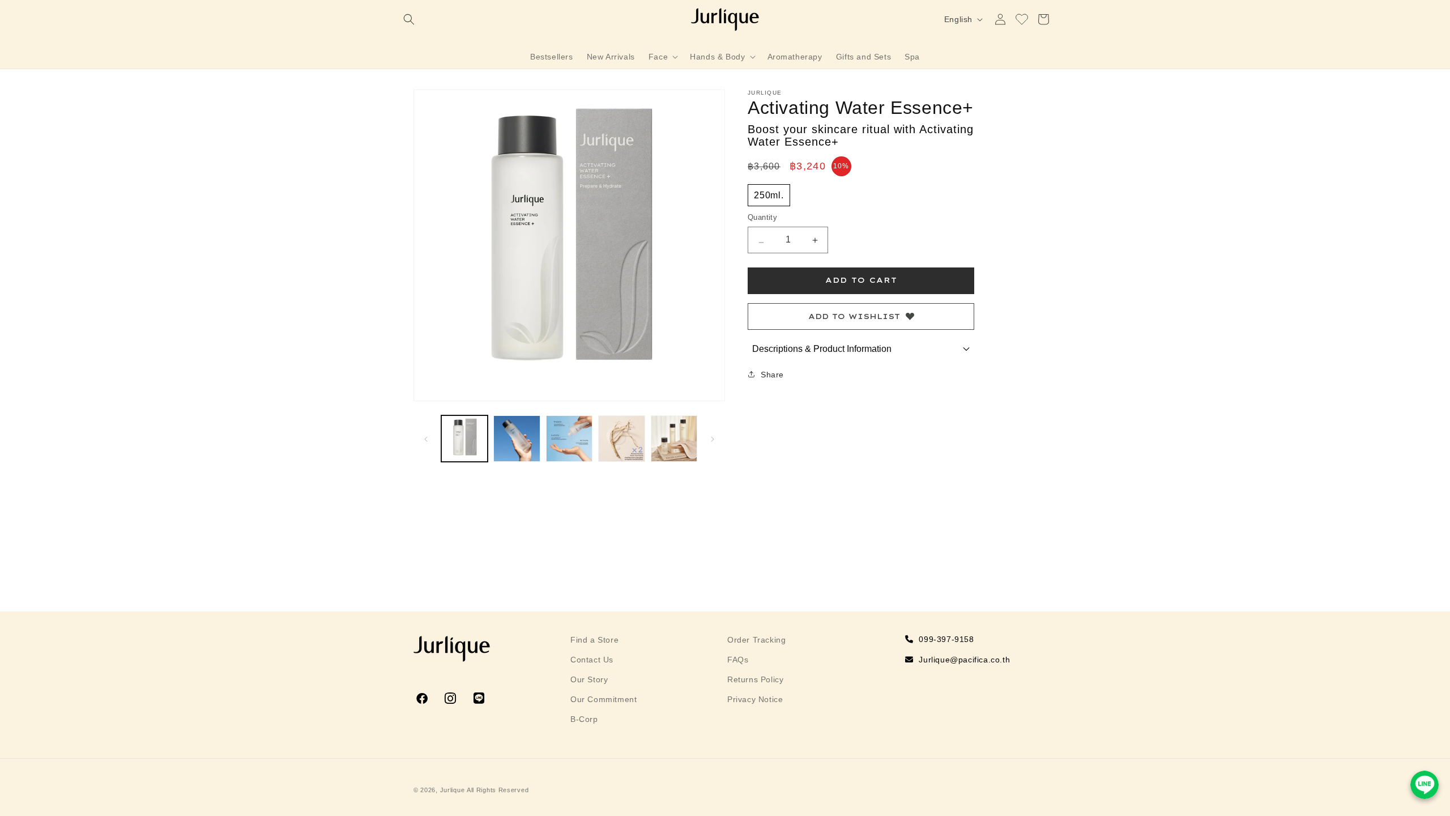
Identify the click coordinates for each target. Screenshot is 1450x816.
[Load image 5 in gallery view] (674, 438)
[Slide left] (425, 438)
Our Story (589, 679)
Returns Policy (755, 679)
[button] (408, 19)
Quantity (762, 217)
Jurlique (452, 790)
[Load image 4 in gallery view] (621, 438)
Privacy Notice (755, 699)
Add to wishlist (854, 316)
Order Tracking (756, 639)
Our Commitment (603, 699)
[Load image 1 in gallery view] (464, 438)
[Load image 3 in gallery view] (569, 438)
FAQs (737, 659)
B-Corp (584, 719)
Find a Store (594, 639)
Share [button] (772, 374)
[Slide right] (712, 438)
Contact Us (591, 659)
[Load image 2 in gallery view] (516, 438)
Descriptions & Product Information (822, 349)
